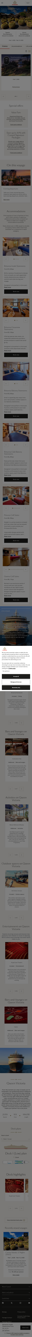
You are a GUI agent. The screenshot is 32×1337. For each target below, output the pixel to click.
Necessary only (16, 687)
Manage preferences (15, 682)
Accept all (16, 676)
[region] (16, 668)
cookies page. (12, 668)
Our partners (6, 671)
